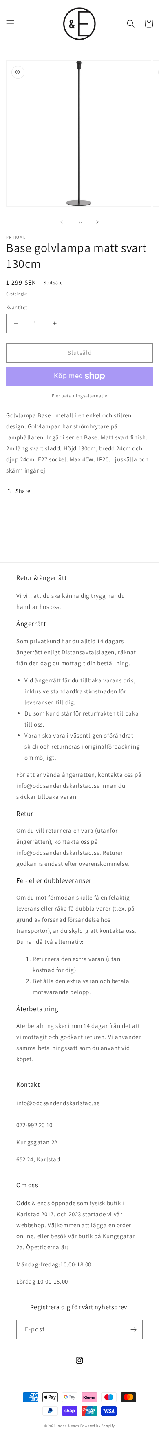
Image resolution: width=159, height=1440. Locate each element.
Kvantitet (16, 307)
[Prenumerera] (133, 1329)
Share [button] (23, 491)
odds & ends (69, 1425)
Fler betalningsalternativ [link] (80, 395)
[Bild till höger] (97, 222)
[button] (10, 24)
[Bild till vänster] (62, 222)
